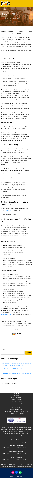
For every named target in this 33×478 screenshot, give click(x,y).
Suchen (3, 349)
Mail (12, 433)
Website (8, 210)
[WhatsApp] (20, 472)
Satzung (10, 476)
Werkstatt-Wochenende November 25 (12, 365)
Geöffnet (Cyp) (21, 453)
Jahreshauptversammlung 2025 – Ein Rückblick (16, 373)
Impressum (12, 469)
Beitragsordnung (20, 476)
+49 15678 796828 (16, 401)
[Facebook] (16, 472)
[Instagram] (12, 472)
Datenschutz (20, 469)
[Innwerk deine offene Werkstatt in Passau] (5, 3)
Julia (6, 18)
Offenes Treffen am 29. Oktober (11, 368)
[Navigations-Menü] (30, 3)
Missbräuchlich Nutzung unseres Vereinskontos (16, 363)
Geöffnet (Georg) (21, 442)
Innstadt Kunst (6, 371)
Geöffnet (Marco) (21, 447)
